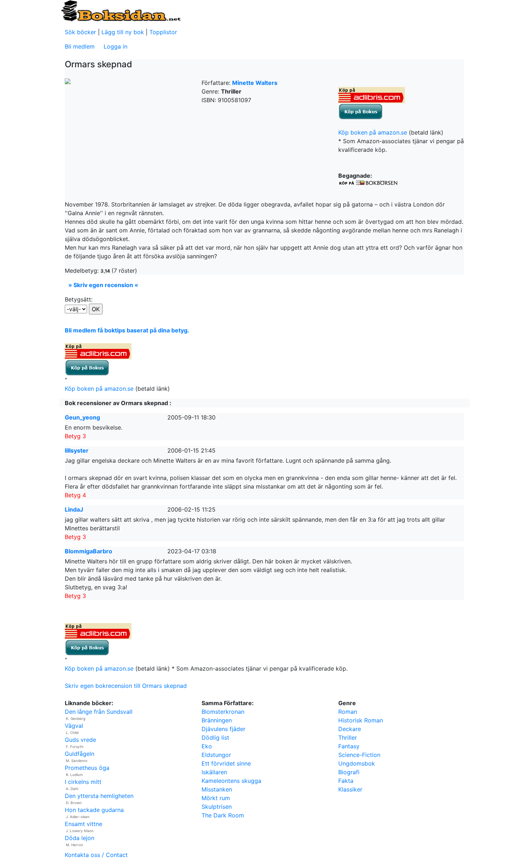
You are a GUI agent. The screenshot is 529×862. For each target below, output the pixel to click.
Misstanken (217, 789)
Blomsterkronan (223, 711)
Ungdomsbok (356, 763)
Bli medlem (80, 46)
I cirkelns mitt (83, 781)
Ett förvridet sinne (226, 763)
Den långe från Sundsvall (98, 711)
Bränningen (217, 720)
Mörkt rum (216, 798)
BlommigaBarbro (88, 551)
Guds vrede (80, 739)
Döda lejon (79, 837)
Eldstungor (216, 754)
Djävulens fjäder (223, 728)
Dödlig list (215, 737)
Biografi (349, 772)
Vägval (74, 725)
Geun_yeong (82, 417)
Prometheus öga (87, 767)
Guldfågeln (79, 753)
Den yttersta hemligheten (99, 795)
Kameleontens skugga (231, 780)
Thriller (347, 737)
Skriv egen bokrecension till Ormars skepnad (126, 685)
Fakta (345, 780)
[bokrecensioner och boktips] (120, 10)
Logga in (115, 46)
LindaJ (74, 509)
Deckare (349, 728)
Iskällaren (214, 772)
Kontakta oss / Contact (96, 854)
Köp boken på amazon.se (372, 132)
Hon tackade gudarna (94, 809)
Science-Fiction (359, 754)
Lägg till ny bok (122, 32)
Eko (207, 746)
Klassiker (350, 789)
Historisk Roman (360, 720)
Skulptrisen (217, 806)
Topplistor (163, 32)
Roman (347, 711)
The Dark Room (223, 815)
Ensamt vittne (83, 823)
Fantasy (349, 746)
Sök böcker (80, 32)
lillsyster (77, 450)
